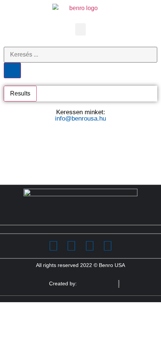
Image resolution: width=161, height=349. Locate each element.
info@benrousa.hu (80, 118)
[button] (80, 29)
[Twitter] (71, 246)
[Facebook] (53, 246)
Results (20, 93)
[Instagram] (90, 246)
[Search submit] (12, 70)
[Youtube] (108, 246)
